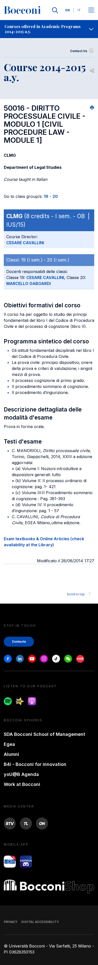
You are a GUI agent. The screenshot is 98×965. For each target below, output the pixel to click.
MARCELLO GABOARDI (28, 283)
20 (55, 196)
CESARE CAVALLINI (25, 242)
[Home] (22, 10)
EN (67, 10)
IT (79, 10)
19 (46, 196)
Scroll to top (76, 594)
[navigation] (49, 29)
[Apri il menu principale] (91, 10)
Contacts (19, 641)
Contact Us (78, 51)
